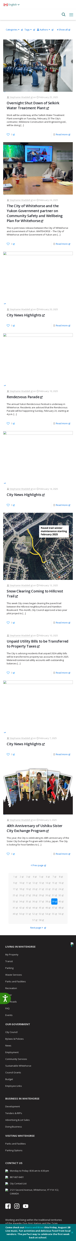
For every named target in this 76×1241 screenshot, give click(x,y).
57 (33, 920)
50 (20, 913)
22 (46, 889)
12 (33, 882)
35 (27, 901)
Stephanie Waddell (20, 97)
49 (14, 913)
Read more (62, 134)
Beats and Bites (34, 1227)
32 (60, 895)
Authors (44, 29)
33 (14, 901)
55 (53, 913)
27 (27, 895)
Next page (35, 927)
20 (33, 889)
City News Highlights (24, 315)
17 (14, 889)
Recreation (11, 988)
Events (9, 1015)
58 (40, 920)
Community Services (16, 1059)
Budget (9, 1079)
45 (40, 907)
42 (20, 907)
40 (60, 901)
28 (33, 895)
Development (12, 1106)
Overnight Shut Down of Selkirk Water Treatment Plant (33, 105)
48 (60, 907)
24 (60, 889)
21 (40, 889)
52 (33, 913)
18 (20, 889)
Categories (11, 29)
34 (20, 901)
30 (46, 895)
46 (46, 907)
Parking (9, 968)
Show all (63, 29)
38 (46, 901)
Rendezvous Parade (23, 396)
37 (40, 901)
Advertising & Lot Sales (17, 1119)
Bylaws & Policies (14, 1038)
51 (27, 913)
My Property (11, 954)
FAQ (7, 1008)
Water (8, 994)
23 (53, 889)
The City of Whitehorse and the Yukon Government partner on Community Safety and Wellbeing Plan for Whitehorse (35, 213)
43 (27, 907)
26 (20, 895)
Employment (12, 1052)
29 (40, 895)
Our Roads (11, 1001)
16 (60, 882)
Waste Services (13, 974)
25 (14, 895)
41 (14, 907)
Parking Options (13, 1150)
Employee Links (13, 1085)
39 (53, 901)
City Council (11, 1032)
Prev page (38, 865)
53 (40, 913)
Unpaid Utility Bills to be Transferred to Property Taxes (37, 644)
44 (33, 907)
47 (53, 907)
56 (60, 913)
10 (20, 882)
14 (46, 882)
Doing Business (13, 1126)
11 (27, 882)
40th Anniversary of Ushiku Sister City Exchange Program (34, 828)
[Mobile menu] (71, 15)
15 (53, 882)
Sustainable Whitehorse (18, 1065)
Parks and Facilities (15, 981)
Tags (27, 29)
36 (33, 901)
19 (27, 889)
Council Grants (13, 1072)
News (8, 1045)
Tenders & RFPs (13, 1113)
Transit (9, 961)
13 (40, 882)
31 (53, 895)
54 (46, 913)
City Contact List (18, 1183)
